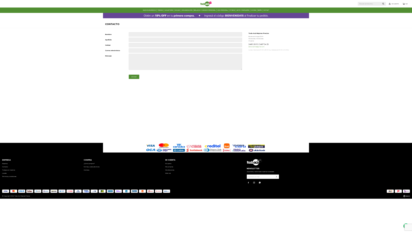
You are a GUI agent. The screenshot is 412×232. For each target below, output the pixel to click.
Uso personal (222, 10)
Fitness (232, 10)
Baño (260, 10)
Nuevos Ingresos (149, 10)
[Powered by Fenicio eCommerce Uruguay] (406, 196)
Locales (4, 173)
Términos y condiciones (9, 176)
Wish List (168, 173)
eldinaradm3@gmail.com (256, 46)
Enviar (134, 77)
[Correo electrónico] (185, 50)
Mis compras (169, 167)
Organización (187, 10)
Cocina (253, 10)
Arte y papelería (243, 10)
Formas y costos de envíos (91, 167)
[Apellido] (185, 40)
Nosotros (5, 163)
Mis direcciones (169, 170)
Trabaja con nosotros (8, 170)
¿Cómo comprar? (89, 163)
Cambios (86, 170)
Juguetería (169, 10)
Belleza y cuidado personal (205, 10)
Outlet (266, 10)
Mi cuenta (168, 163)
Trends (160, 10)
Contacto (5, 167)
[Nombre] (185, 34)
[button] (383, 4)
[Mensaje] (185, 69)
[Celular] (185, 45)
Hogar (177, 10)
